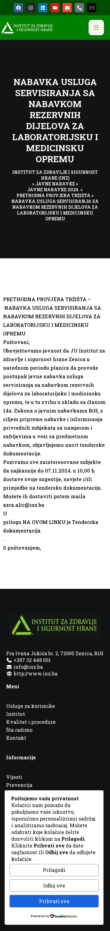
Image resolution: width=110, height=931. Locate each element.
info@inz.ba (28, 667)
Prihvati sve (54, 901)
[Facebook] (18, 7)
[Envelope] (67, 7)
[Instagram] (30, 7)
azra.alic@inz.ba (23, 505)
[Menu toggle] (96, 27)
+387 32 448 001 (31, 660)
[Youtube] (55, 7)
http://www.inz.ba (34, 673)
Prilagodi (54, 870)
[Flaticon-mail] (91, 7)
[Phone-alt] (79, 7)
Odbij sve (54, 885)
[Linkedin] (42, 7)
